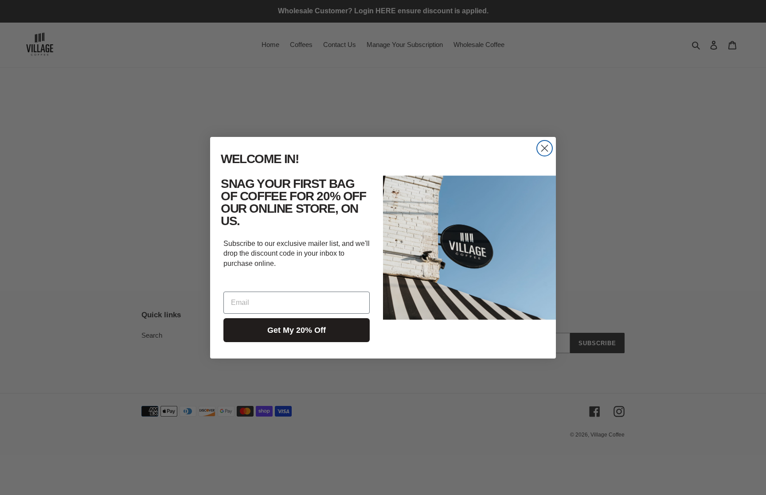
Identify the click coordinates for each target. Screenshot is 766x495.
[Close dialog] (544, 148)
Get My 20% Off (296, 330)
